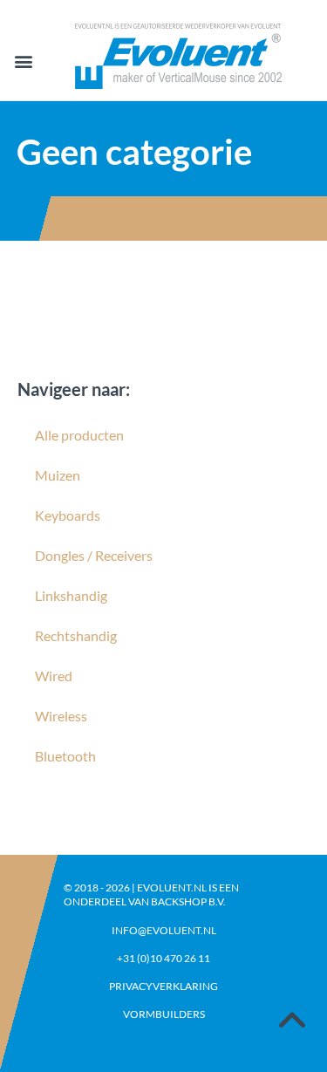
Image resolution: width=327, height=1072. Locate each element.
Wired (53, 675)
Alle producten (79, 435)
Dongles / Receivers (94, 555)
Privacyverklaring (163, 986)
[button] (23, 61)
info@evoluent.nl (164, 930)
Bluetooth (65, 756)
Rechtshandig (76, 635)
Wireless (61, 715)
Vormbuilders (164, 1014)
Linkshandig (71, 595)
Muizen (57, 475)
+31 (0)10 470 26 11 (163, 958)
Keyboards (67, 515)
